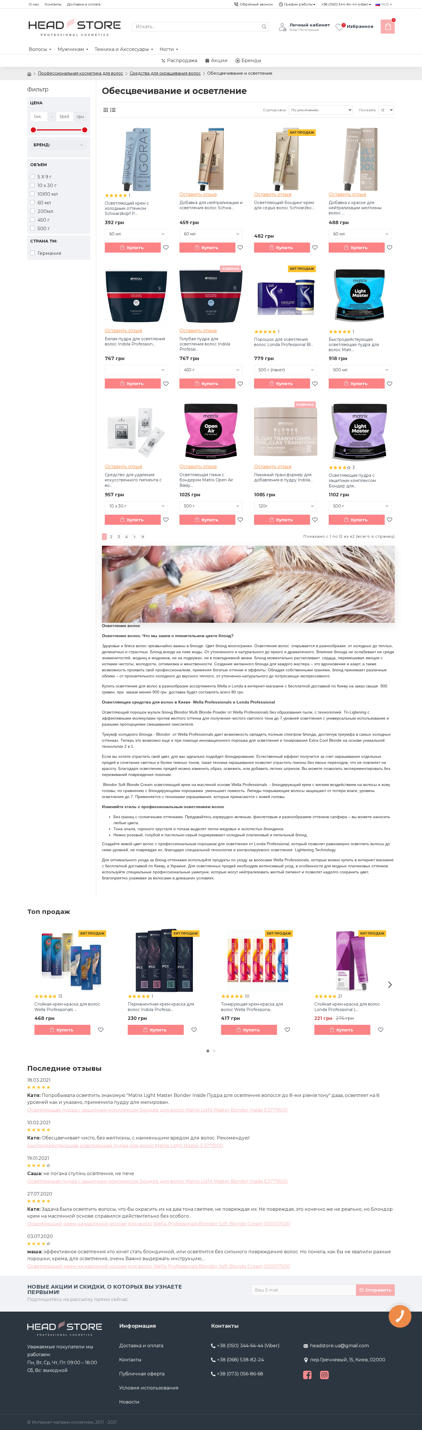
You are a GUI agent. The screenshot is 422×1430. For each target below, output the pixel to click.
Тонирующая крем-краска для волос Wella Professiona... (252, 1007)
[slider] (33, 129)
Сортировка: (275, 110)
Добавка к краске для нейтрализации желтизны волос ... (355, 208)
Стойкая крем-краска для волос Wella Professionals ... (67, 1007)
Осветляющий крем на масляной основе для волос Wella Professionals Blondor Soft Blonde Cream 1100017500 (158, 1224)
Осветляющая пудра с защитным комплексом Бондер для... (352, 480)
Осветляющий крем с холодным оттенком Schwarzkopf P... (127, 208)
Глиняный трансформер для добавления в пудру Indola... (283, 477)
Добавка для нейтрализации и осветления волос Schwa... (211, 205)
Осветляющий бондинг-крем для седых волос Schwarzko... (284, 205)
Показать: (367, 110)
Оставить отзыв (198, 194)
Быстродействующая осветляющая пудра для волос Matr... (354, 344)
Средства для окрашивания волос (165, 73)
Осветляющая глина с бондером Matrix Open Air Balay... (206, 480)
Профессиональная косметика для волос (80, 73)
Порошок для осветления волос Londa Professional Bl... (283, 342)
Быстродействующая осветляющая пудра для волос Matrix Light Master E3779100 (125, 1145)
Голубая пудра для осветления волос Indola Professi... (204, 344)
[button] (31, 984)
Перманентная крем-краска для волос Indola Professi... (161, 1007)
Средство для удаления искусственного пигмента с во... (133, 480)
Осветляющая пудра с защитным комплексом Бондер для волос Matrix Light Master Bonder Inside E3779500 (157, 1110)
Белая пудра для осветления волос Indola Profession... (135, 341)
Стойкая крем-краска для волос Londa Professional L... (347, 1007)
